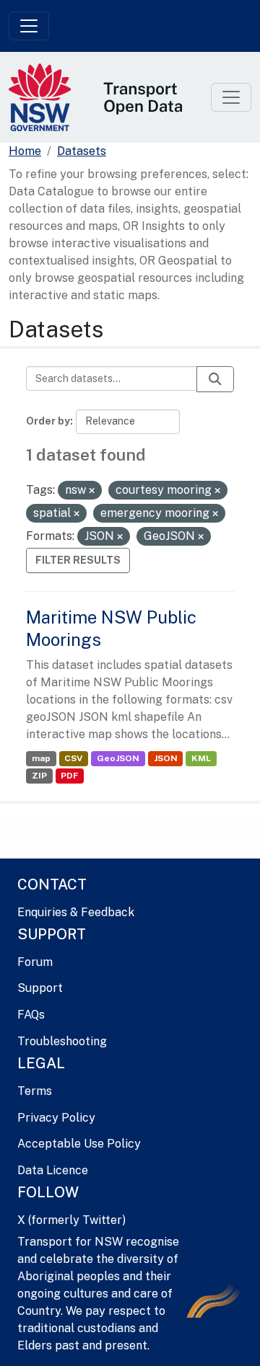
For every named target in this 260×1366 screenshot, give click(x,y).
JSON (166, 758)
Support (40, 988)
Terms (34, 1091)
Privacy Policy (56, 1118)
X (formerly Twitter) (71, 1220)
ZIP (39, 776)
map (41, 758)
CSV (73, 758)
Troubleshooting (62, 1041)
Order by (48, 421)
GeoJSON (118, 758)
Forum (35, 962)
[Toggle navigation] (29, 26)
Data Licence (52, 1170)
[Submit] (215, 379)
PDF (69, 776)
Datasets (81, 151)
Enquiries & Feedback (75, 912)
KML (201, 758)
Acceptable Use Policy (79, 1143)
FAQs (31, 1014)
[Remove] (92, 491)
